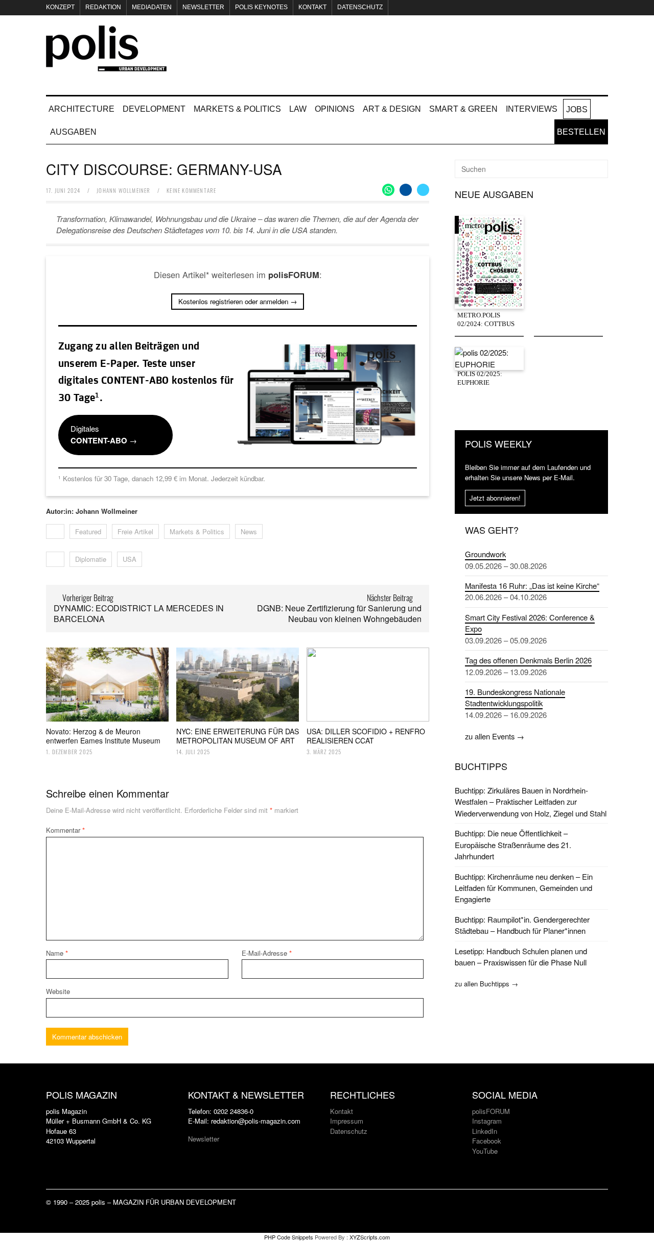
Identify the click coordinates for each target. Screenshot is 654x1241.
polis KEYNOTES (261, 7)
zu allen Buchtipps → (486, 983)
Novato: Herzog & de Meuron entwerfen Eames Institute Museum (103, 736)
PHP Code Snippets (288, 1237)
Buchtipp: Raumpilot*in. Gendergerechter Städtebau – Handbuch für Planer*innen (522, 925)
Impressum (346, 1121)
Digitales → (104, 434)
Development (154, 109)
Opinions (335, 109)
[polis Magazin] (106, 65)
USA (129, 559)
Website (58, 991)
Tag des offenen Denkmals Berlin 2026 (528, 660)
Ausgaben (73, 132)
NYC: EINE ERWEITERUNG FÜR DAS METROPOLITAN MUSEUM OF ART (237, 736)
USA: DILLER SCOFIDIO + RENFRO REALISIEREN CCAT (366, 736)
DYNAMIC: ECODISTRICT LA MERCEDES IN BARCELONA (139, 613)
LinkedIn (484, 1131)
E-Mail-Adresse (267, 953)
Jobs (577, 109)
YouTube (485, 1151)
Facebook (486, 1141)
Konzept (60, 7)
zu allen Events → (494, 736)
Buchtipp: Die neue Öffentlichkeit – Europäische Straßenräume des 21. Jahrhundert (513, 844)
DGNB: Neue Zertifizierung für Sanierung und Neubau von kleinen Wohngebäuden (339, 613)
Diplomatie (90, 559)
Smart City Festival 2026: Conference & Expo (530, 623)
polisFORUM (491, 1111)
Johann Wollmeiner (123, 190)
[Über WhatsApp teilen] (388, 190)
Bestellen (581, 132)
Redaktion (103, 7)
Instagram (487, 1121)
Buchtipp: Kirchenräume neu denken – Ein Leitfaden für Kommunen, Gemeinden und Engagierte (524, 888)
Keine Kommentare (191, 190)
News (249, 531)
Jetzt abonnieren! (495, 498)
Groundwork (485, 554)
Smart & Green (463, 109)
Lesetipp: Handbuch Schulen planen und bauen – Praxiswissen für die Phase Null (521, 956)
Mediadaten (152, 7)
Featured (88, 531)
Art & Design (392, 109)
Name (57, 953)
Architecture (81, 109)
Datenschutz (360, 7)
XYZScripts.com (369, 1237)
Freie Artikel (135, 531)
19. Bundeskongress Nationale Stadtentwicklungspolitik (515, 697)
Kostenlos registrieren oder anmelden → (237, 301)
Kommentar (65, 830)
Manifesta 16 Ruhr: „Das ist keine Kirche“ (532, 585)
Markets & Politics (237, 109)
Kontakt (312, 7)
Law (298, 109)
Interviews (531, 109)
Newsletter (203, 7)
